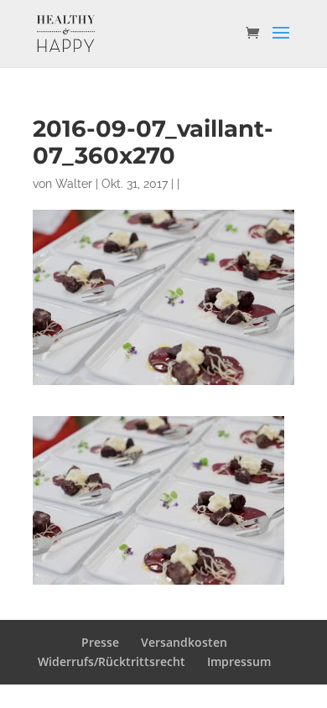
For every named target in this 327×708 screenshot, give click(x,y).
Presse (100, 642)
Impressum (239, 661)
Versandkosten (184, 642)
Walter (73, 183)
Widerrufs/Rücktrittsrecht (111, 661)
